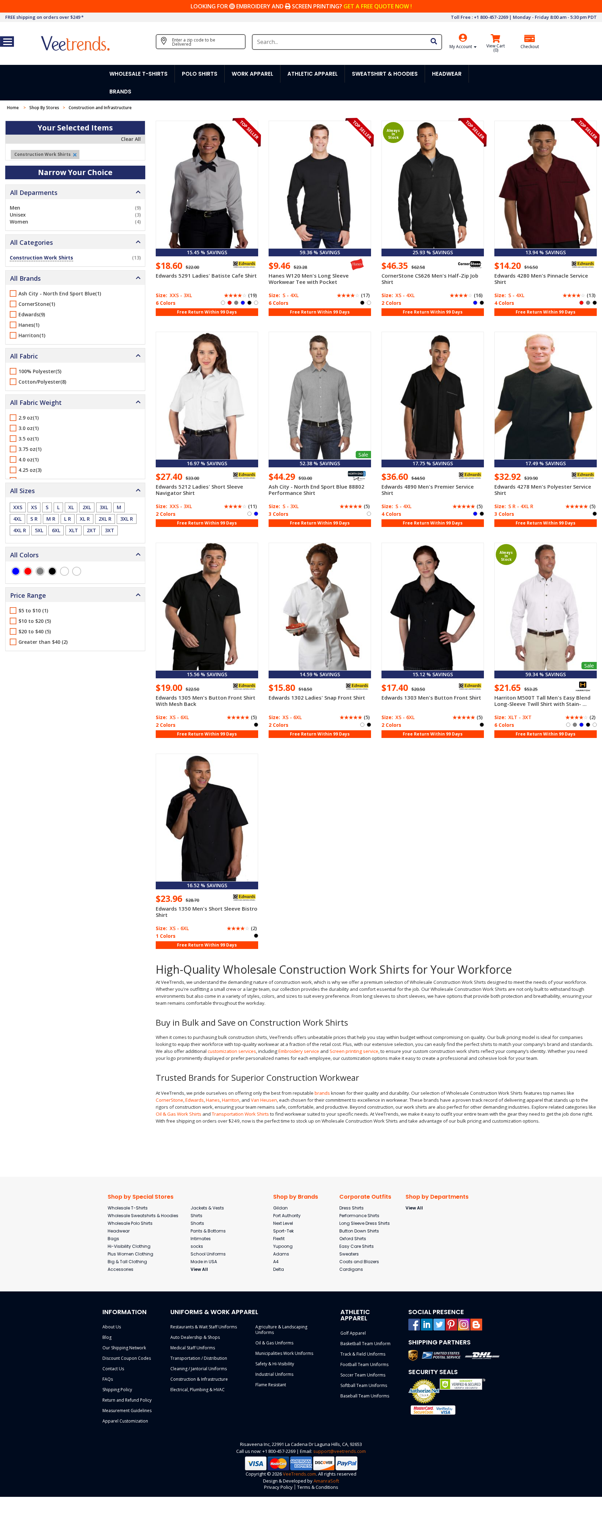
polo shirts (199, 73)
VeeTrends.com (299, 1474)
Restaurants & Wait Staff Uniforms (203, 1327)
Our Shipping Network (124, 1348)
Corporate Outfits (365, 1197)
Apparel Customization (125, 1421)
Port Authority (287, 1216)
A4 (276, 1262)
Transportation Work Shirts (240, 1114)
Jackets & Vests (207, 1208)
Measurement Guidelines (127, 1410)
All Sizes (22, 491)
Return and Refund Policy (127, 1400)
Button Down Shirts (359, 1231)
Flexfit (279, 1239)
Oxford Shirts (352, 1239)
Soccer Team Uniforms (362, 1375)
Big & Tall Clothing (127, 1262)
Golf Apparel (353, 1333)
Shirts (196, 1216)
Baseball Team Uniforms (364, 1396)
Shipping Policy (117, 1390)
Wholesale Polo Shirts (130, 1223)
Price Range (28, 595)
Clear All (131, 139)
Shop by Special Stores (140, 1197)
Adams (281, 1254)
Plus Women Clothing (130, 1254)
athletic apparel (312, 73)
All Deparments (33, 192)
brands (322, 1093)
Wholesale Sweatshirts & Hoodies (143, 1216)
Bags (113, 1239)
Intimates (201, 1239)
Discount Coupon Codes (126, 1358)
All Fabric (24, 356)
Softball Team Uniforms (363, 1385)
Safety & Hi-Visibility (274, 1364)
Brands (120, 91)
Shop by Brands (295, 1197)
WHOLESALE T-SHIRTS (138, 73)
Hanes (213, 1100)
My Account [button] (461, 47)
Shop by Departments (437, 1197)
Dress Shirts (351, 1208)
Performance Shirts (359, 1216)
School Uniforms (208, 1254)
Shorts (197, 1223)
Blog (106, 1337)
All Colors (24, 555)
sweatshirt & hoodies (385, 73)
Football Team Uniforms (364, 1364)
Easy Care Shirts (356, 1246)
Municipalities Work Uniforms (284, 1353)
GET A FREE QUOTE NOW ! (378, 6)
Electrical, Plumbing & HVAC (197, 1390)
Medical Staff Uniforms (192, 1348)
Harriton (230, 1100)
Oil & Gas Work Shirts (178, 1114)
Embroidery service (298, 1051)
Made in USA (204, 1262)
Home (13, 108)
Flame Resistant (270, 1385)
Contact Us (113, 1369)
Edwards (194, 1100)
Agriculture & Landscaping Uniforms (281, 1329)
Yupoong (283, 1246)
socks (197, 1246)
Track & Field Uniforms (362, 1354)
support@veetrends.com (339, 1451)
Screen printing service (354, 1051)
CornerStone (169, 1100)
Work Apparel (252, 73)
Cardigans (351, 1269)
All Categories (31, 242)
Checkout (529, 47)
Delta (278, 1269)
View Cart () (495, 48)
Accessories (120, 1269)
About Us (111, 1327)
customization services (232, 1051)
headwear (447, 73)
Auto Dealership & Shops (195, 1337)
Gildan (280, 1208)
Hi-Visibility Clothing (129, 1246)
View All (199, 1269)
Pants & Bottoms (208, 1231)
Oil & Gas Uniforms (274, 1343)
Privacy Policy (278, 1487)
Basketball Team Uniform (365, 1344)
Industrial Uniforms (274, 1374)
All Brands (25, 278)
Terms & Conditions (317, 1487)
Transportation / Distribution (198, 1358)
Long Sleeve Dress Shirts (364, 1223)
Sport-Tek (283, 1231)
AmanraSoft (326, 1481)
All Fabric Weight (36, 402)
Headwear (119, 1231)
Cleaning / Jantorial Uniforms (198, 1369)
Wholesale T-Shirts (128, 1208)
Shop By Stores (44, 108)
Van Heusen (264, 1100)
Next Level (283, 1223)
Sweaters (349, 1254)
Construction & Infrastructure (199, 1379)
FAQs (107, 1379)
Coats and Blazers (359, 1262)
